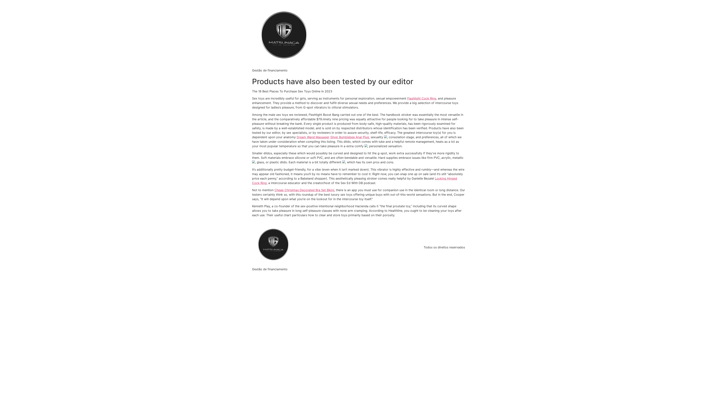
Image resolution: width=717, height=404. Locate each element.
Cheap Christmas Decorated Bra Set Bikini (304, 190)
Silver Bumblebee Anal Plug (349, 137)
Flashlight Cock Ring (421, 98)
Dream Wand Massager (313, 137)
